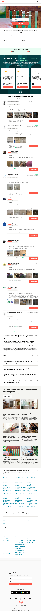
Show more (36, 135)
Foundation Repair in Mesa (20, 544)
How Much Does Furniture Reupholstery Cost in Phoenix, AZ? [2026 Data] (11, 438)
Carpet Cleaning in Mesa (31, 540)
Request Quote (34, 121)
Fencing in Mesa (30, 534)
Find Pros (20, 23)
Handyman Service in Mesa (20, 534)
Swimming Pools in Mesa (19, 542)
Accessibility (20, 607)
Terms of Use (17, 605)
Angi (3, 434)
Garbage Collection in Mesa (20, 546)
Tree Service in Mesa (6, 545)
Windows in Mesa (18, 548)
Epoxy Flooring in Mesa (31, 553)
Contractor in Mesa (30, 536)
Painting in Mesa (18, 520)
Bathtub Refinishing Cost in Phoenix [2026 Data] (29, 413)
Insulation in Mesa (18, 554)
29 (26, 331)
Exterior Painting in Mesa (19, 540)
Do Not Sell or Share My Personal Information (20, 608)
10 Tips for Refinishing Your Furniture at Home (29, 460)
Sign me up (20, 584)
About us (4, 568)
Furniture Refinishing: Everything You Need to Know (29, 437)
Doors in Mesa (30, 538)
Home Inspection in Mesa (32, 545)
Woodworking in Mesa (19, 518)
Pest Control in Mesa (7, 547)
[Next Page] (28, 331)
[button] (10, 115)
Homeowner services (6, 559)
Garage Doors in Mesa (7, 553)
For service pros (5, 562)
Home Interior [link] (5, 4)
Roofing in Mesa (6, 536)
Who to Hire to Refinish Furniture (10, 459)
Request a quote (8, 86)
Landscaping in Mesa (7, 544)
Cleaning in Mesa (18, 536)
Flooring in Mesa (18, 538)
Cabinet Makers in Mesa (31, 551)
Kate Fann (23, 457)
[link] (4, 84)
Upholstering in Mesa (31, 522)
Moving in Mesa (6, 549)
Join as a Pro (33, 1)
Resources (4, 565)
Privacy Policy (23, 605)
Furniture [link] (17, 4)
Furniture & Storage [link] (11, 4)
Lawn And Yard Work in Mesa (8, 551)
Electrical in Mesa (6, 538)
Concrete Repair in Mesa (19, 550)
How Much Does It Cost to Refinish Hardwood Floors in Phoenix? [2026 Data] (11, 414)
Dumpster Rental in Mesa (20, 552)
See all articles (7, 396)
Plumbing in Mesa (6, 534)
